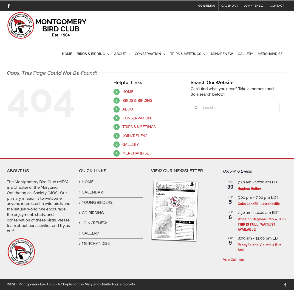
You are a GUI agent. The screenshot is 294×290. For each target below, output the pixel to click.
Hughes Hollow (250, 188)
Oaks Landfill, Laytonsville (259, 203)
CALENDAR (92, 192)
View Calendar (233, 259)
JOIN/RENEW (134, 136)
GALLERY (130, 144)
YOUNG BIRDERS (97, 202)
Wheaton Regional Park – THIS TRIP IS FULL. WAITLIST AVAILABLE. (262, 224)
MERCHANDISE (135, 153)
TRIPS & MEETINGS (139, 127)
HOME (127, 92)
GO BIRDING (93, 212)
